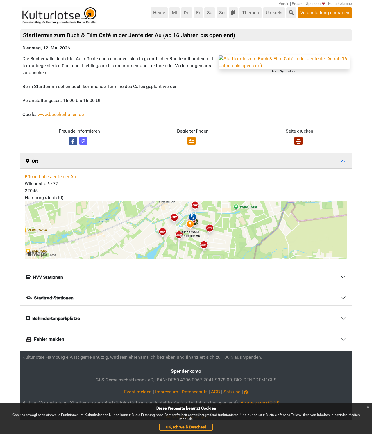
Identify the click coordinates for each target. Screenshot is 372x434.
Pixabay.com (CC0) (260, 402)
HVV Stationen (48, 277)
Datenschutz (195, 391)
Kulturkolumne (340, 3)
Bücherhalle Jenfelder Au (50, 176)
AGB (215, 391)
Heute (159, 12)
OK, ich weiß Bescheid (186, 427)
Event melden (138, 391)
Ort (35, 161)
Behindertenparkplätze (56, 318)
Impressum (166, 391)
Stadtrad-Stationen (54, 298)
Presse (297, 3)
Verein (284, 3)
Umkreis (274, 12)
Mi (174, 12)
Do (186, 12)
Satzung (232, 391)
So (222, 12)
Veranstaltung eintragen (324, 12)
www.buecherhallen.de (60, 114)
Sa (209, 12)
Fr (198, 12)
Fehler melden (49, 339)
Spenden (313, 3)
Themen (250, 12)
